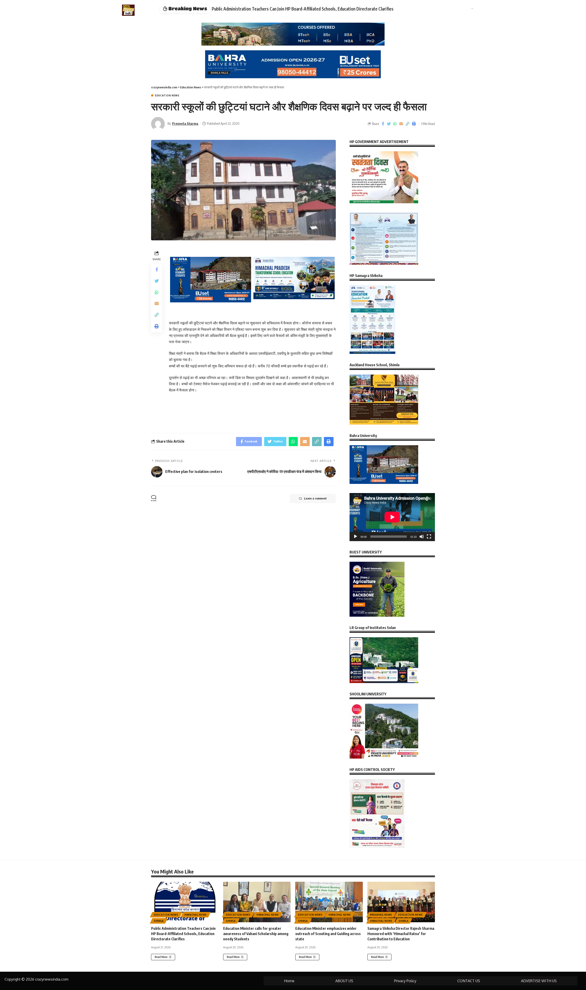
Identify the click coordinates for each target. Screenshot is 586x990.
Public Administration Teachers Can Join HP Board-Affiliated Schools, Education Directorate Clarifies (183, 933)
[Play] (355, 536)
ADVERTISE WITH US (539, 981)
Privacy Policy (405, 981)
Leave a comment (315, 498)
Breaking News (381, 914)
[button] (472, 8)
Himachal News (195, 914)
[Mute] (421, 536)
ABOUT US (344, 981)
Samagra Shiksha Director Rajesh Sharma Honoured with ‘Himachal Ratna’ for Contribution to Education (400, 933)
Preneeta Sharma (185, 123)
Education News (167, 95)
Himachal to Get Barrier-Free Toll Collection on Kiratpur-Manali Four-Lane (278, 8)
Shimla (159, 920)
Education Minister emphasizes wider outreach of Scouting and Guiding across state (328, 933)
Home (289, 981)
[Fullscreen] (429, 536)
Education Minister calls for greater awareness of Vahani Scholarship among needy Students (255, 933)
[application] (392, 517)
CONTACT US (468, 981)
